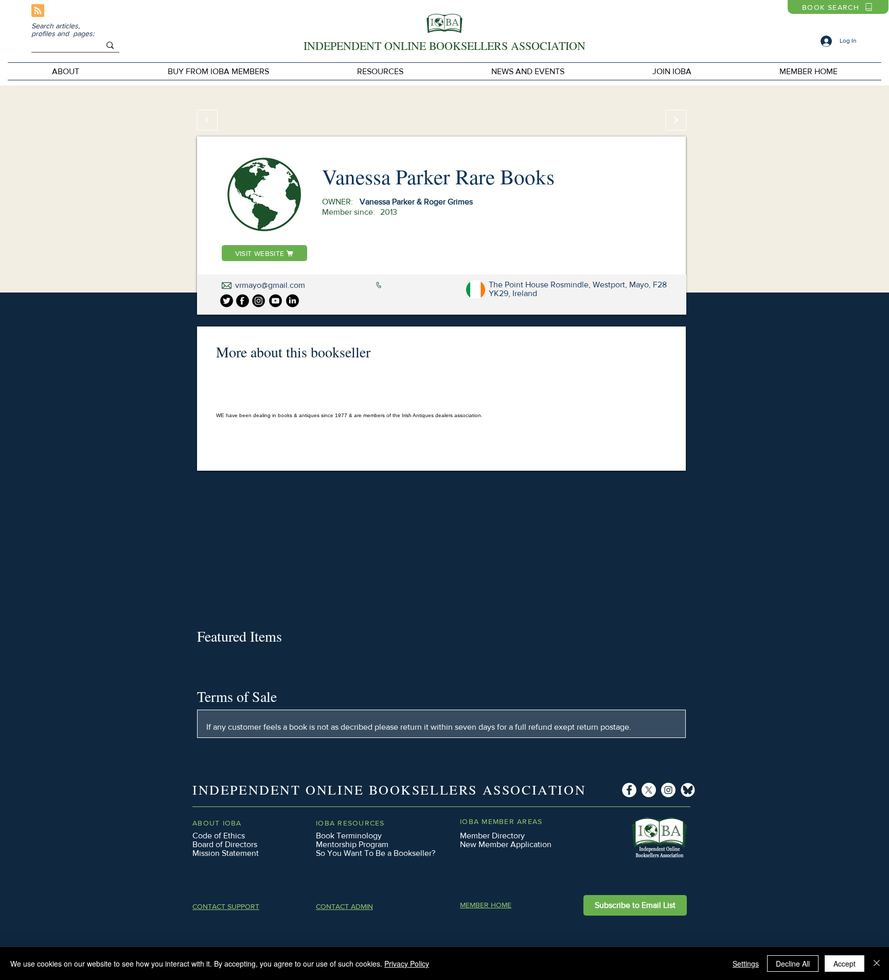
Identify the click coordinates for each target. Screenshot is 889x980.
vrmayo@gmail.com (270, 285)
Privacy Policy (406, 963)
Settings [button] (746, 963)
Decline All (793, 963)
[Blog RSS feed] (37, 11)
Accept (844, 963)
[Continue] (676, 120)
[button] (218, 71)
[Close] (876, 963)
